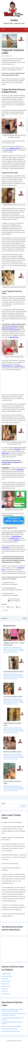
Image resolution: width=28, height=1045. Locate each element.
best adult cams (14, 337)
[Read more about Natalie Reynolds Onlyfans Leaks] (13, 714)
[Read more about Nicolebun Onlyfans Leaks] (13, 743)
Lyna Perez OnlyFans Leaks (12, 696)
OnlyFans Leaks (7, 649)
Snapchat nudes (6, 986)
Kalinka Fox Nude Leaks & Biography (11, 1026)
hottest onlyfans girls (8, 328)
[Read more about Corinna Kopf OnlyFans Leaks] (13, 662)
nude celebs (5, 978)
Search (3, 803)
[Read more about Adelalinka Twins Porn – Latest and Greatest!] (13, 634)
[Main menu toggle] (3, 29)
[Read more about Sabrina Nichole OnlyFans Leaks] (13, 771)
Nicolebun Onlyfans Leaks (12, 752)
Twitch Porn (16, 650)
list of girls (17, 449)
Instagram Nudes (7, 647)
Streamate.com (18, 366)
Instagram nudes (6, 462)
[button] (25, 29)
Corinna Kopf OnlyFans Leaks (13, 671)
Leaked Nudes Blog (16, 647)
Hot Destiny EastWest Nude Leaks (11, 1031)
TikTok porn (16, 462)
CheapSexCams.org (7, 366)
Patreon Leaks (14, 649)
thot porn (14, 326)
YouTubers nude (6, 994)
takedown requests (15, 148)
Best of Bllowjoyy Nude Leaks (9, 1028)
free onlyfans (14, 329)
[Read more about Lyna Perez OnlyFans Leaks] (13, 688)
